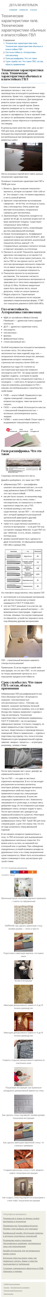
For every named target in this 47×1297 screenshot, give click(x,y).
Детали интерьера (23, 5)
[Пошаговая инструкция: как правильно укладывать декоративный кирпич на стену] (23, 1084)
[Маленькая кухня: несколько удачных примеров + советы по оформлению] (23, 895)
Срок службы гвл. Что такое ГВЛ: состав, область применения (24, 63)
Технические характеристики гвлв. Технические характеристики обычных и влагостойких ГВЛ (24, 46)
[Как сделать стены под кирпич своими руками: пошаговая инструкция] (23, 1112)
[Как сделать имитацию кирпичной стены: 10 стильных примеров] (23, 1139)
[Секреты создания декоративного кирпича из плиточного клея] (23, 1057)
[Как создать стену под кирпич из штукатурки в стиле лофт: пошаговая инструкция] (23, 1194)
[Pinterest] (23, 872)
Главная (13, 9)
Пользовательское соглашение (20, 1287)
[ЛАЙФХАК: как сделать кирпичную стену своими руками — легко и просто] (23, 922)
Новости (23, 9)
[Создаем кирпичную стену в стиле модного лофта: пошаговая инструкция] (23, 1167)
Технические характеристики (17, 868)
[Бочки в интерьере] (23, 977)
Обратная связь (8, 1294)
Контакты (6, 1287)
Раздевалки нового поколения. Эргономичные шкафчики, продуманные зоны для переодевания (22, 1243)
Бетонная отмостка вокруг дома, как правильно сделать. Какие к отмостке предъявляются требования (20, 1261)
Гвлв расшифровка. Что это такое (21, 58)
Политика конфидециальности (13, 1290)
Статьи (33, 9)
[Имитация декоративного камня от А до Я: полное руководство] (23, 1002)
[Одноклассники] (32, 872)
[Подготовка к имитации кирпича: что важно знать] (23, 950)
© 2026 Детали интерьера (12, 1284)
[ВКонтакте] (14, 872)
